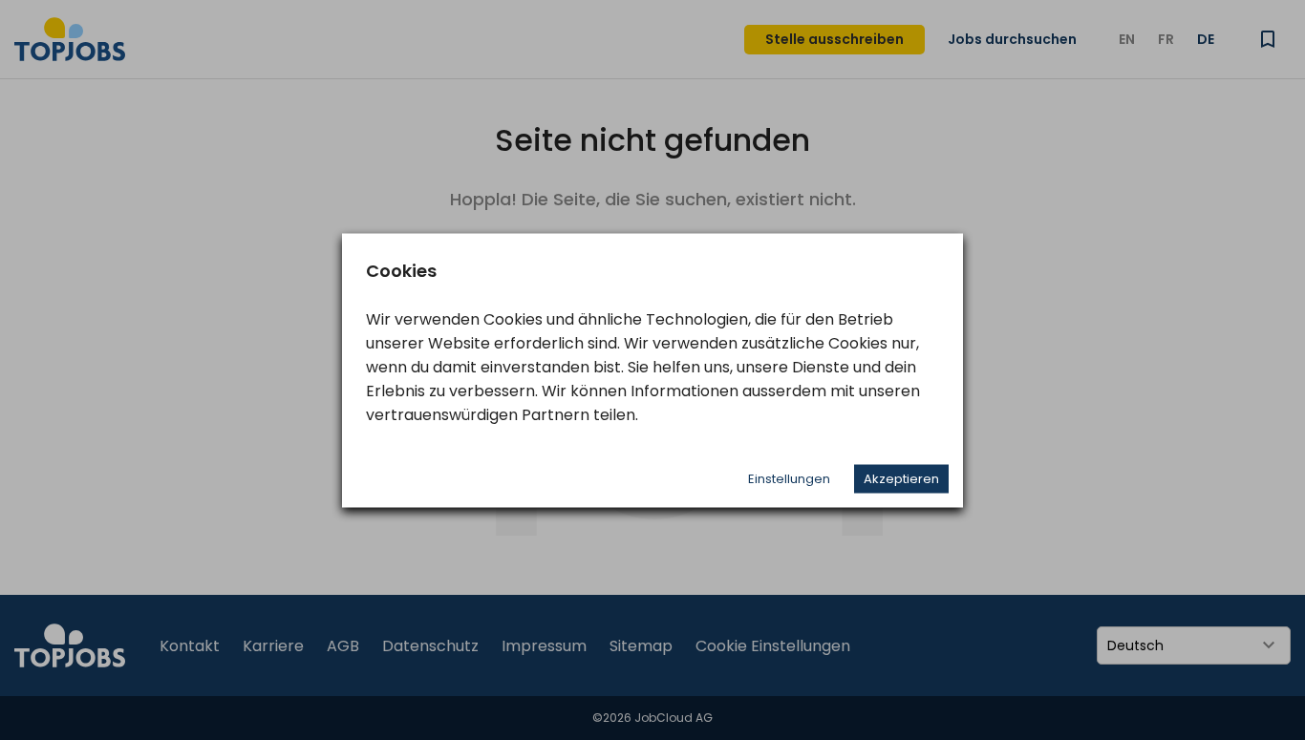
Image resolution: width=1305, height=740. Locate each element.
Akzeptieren (901, 478)
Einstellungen (789, 478)
